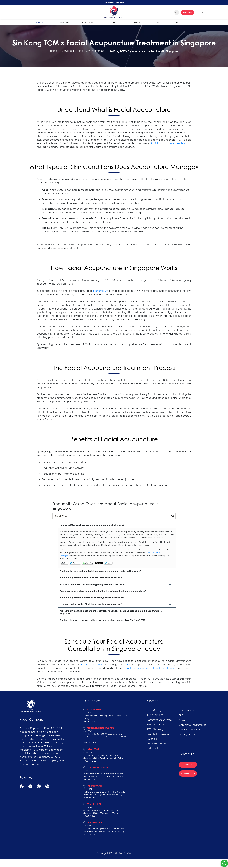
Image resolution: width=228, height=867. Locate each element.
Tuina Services (155, 714)
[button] (117, 525)
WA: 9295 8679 (89, 834)
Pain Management (158, 710)
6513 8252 (87, 712)
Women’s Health (156, 724)
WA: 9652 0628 (89, 742)
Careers (178, 22)
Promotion (64, 22)
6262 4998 (87, 789)
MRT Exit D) (119, 831)
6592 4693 (87, 825)
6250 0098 (87, 752)
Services (40, 22)
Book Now (187, 12)
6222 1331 (87, 770)
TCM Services (186, 710)
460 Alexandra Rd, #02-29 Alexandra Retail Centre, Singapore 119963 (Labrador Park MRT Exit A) (105, 737)
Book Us (188, 764)
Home (53, 50)
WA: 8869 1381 (89, 816)
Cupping (152, 738)
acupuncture (100, 290)
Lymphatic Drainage (158, 733)
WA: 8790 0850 (89, 797)
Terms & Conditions (190, 729)
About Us (138, 22)
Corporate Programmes (192, 724)
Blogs (182, 720)
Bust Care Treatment (158, 743)
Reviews (158, 22)
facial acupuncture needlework (170, 143)
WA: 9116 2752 (89, 761)
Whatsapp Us (187, 773)
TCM (129, 664)
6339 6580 (87, 807)
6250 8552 (87, 731)
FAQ (181, 715)
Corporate (87, 22)
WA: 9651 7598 (89, 721)
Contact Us (113, 22)
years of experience (92, 664)
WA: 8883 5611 (89, 779)
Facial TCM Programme (90, 50)
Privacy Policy (187, 734)
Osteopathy (154, 748)
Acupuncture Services (159, 719)
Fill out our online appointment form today (148, 668)
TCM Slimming (155, 729)
